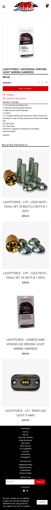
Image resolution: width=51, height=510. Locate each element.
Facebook (25, 454)
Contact (25, 451)
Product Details (11, 102)
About (25, 434)
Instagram (25, 457)
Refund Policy (25, 467)
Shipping (10, 94)
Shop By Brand (25, 440)
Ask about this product (16, 98)
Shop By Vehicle (25, 437)
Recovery (25, 443)
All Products (25, 446)
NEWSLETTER (25, 477)
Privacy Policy (25, 473)
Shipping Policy (25, 464)
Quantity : (7, 82)
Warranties (25, 470)
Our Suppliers (26, 448)
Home (25, 431)
